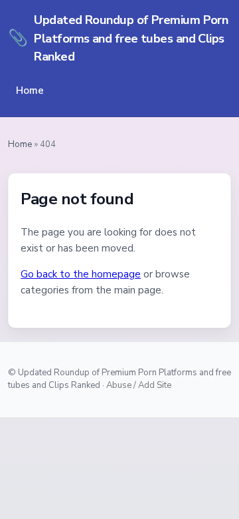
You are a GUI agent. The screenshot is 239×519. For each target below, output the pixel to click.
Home (30, 90)
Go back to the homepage (81, 274)
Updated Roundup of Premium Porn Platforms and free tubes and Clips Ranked (118, 38)
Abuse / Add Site (138, 385)
